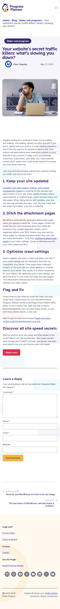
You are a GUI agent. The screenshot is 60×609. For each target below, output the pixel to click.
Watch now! (11, 352)
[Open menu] (56, 7)
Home (6, 20)
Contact (5, 552)
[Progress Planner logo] (12, 7)
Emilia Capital (51, 593)
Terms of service (9, 539)
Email (6, 433)
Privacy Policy (8, 533)
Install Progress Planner (13, 565)
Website (6, 444)
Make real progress (30, 20)
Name (6, 421)
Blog (14, 20)
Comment (8, 392)
